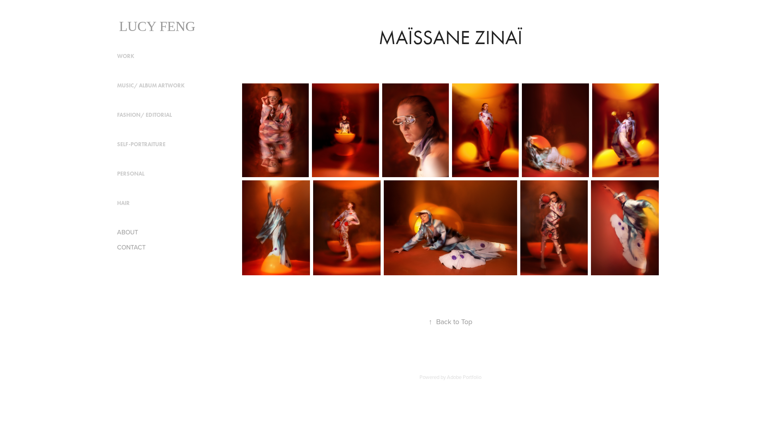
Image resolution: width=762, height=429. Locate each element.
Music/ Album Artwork (151, 85)
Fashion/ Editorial (144, 115)
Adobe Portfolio (464, 377)
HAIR (123, 203)
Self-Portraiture (141, 144)
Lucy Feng (157, 26)
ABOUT (127, 232)
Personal (130, 173)
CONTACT (131, 247)
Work (125, 56)
